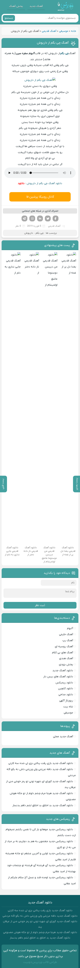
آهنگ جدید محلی (63, 736)
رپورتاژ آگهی (66, 700)
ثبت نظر (40, 605)
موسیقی (63, 31)
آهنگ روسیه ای (64, 646)
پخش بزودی (66, 664)
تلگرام (24, 218)
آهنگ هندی (66, 658)
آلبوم (70, 628)
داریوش (28, 233)
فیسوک (55, 218)
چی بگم (40, 233)
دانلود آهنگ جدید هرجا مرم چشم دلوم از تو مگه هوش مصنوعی (40, 932)
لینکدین (40, 218)
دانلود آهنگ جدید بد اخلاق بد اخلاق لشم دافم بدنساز (42, 805)
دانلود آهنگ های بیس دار (58, 676)
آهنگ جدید (36, 6)
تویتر (48, 218)
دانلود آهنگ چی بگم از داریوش (44, 183)
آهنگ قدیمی (49, 31)
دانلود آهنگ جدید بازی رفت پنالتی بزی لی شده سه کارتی (40, 763)
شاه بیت (68, 707)
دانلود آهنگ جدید (62, 670)
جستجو (9, 18)
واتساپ (32, 218)
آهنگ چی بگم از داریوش (53, 43)
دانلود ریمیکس (64, 683)
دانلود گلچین (65, 688)
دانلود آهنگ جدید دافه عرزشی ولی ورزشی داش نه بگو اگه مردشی (40, 916)
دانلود (21, 183)
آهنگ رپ (68, 640)
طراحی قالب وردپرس (44, 962)
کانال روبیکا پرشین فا (40, 197)
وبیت (26, 962)
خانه (73, 31)
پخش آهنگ (16, 6)
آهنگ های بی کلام (62, 652)
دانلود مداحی (65, 694)
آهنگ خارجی (66, 634)
